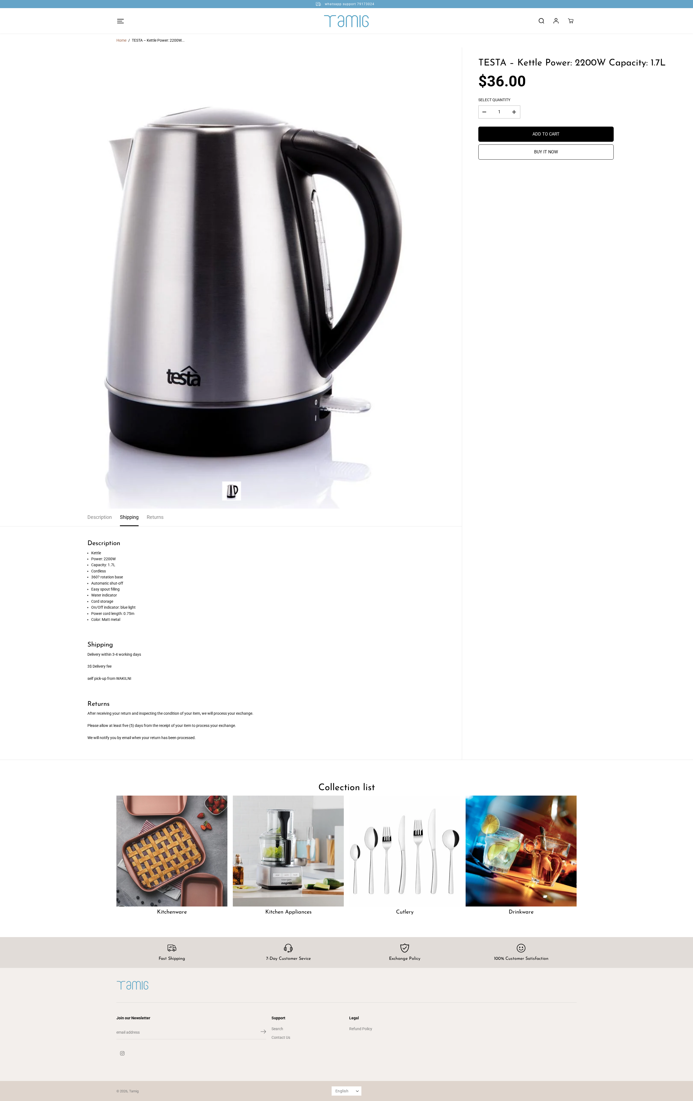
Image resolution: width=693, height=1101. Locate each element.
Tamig (134, 1091)
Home (121, 40)
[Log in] (556, 21)
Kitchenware (172, 912)
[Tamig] (346, 21)
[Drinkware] (521, 851)
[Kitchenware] (171, 851)
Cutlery (405, 912)
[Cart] (571, 21)
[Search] (541, 21)
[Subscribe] (263, 1032)
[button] (120, 21)
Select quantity (494, 100)
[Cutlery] (404, 851)
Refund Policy (360, 1029)
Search (277, 1029)
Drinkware (521, 912)
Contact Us (281, 1037)
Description (99, 517)
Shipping (129, 517)
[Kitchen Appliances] (288, 851)
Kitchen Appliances (288, 912)
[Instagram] (122, 1053)
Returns (155, 517)
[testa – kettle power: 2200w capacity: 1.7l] (231, 278)
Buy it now (546, 151)
